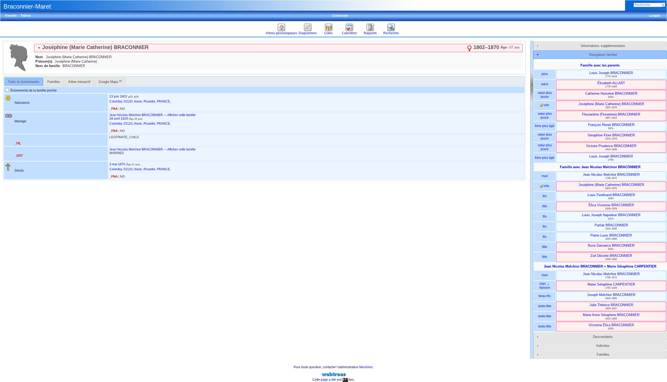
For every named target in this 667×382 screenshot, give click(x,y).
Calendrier (349, 33)
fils (545, 196)
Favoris (11, 15)
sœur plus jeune (545, 95)
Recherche (391, 33)
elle (546, 105)
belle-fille (544, 306)
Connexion (340, 15)
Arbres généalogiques (281, 33)
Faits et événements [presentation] (23, 82)
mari (545, 176)
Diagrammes (308, 33)
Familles (603, 354)
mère (544, 84)
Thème (26, 15)
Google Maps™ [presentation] (110, 82)
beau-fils (545, 296)
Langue (654, 15)
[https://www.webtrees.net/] (333, 374)
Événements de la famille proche (33, 90)
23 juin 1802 (118, 96)
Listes (328, 33)
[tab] (278, 48)
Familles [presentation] (53, 82)
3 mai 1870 (117, 164)
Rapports (370, 33)
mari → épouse (544, 286)
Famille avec (600, 167)
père (544, 74)
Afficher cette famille (181, 115)
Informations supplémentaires (603, 46)
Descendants (603, 337)
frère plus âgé (544, 126)
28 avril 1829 (118, 118)
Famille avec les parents (600, 65)
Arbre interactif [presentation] (79, 82)
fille (544, 206)
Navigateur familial (603, 55)
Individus (603, 346)
